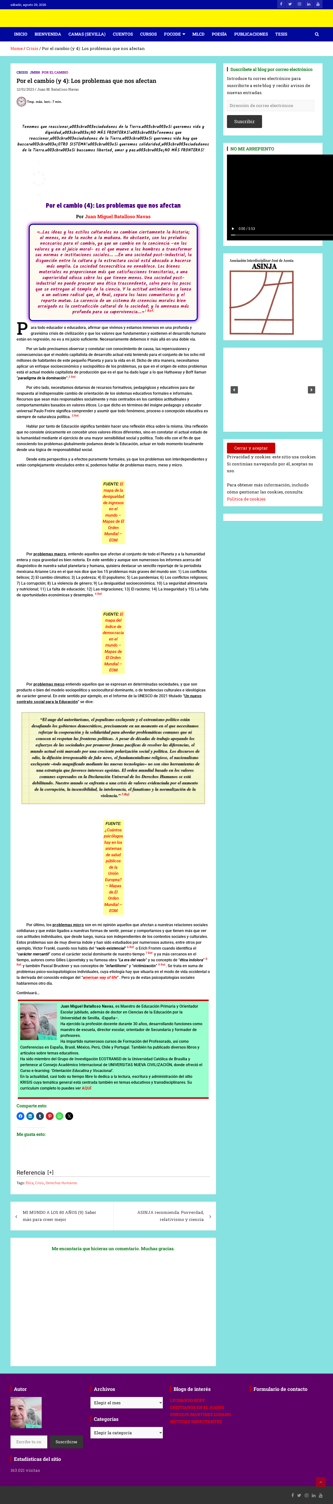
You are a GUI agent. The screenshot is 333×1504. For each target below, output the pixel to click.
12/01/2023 (25, 89)
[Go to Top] (321, 1482)
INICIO (20, 34)
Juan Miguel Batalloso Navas (118, 216)
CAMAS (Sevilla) (87, 34)
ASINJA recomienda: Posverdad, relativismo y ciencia (170, 1215)
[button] (149, 312)
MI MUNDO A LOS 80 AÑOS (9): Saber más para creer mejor (59, 1215)
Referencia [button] (31, 1172)
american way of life (100, 977)
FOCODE (172, 34)
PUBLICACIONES (251, 34)
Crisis (22, 72)
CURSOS (148, 34)
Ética (29, 1182)
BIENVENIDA (48, 34)
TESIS (281, 34)
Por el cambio (55, 72)
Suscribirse (66, 1441)
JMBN (35, 72)
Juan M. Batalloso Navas (58, 89)
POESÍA (219, 34)
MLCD (198, 34)
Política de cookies (246, 499)
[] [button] (50, 1172)
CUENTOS (123, 34)
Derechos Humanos (61, 1182)
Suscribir (244, 121)
